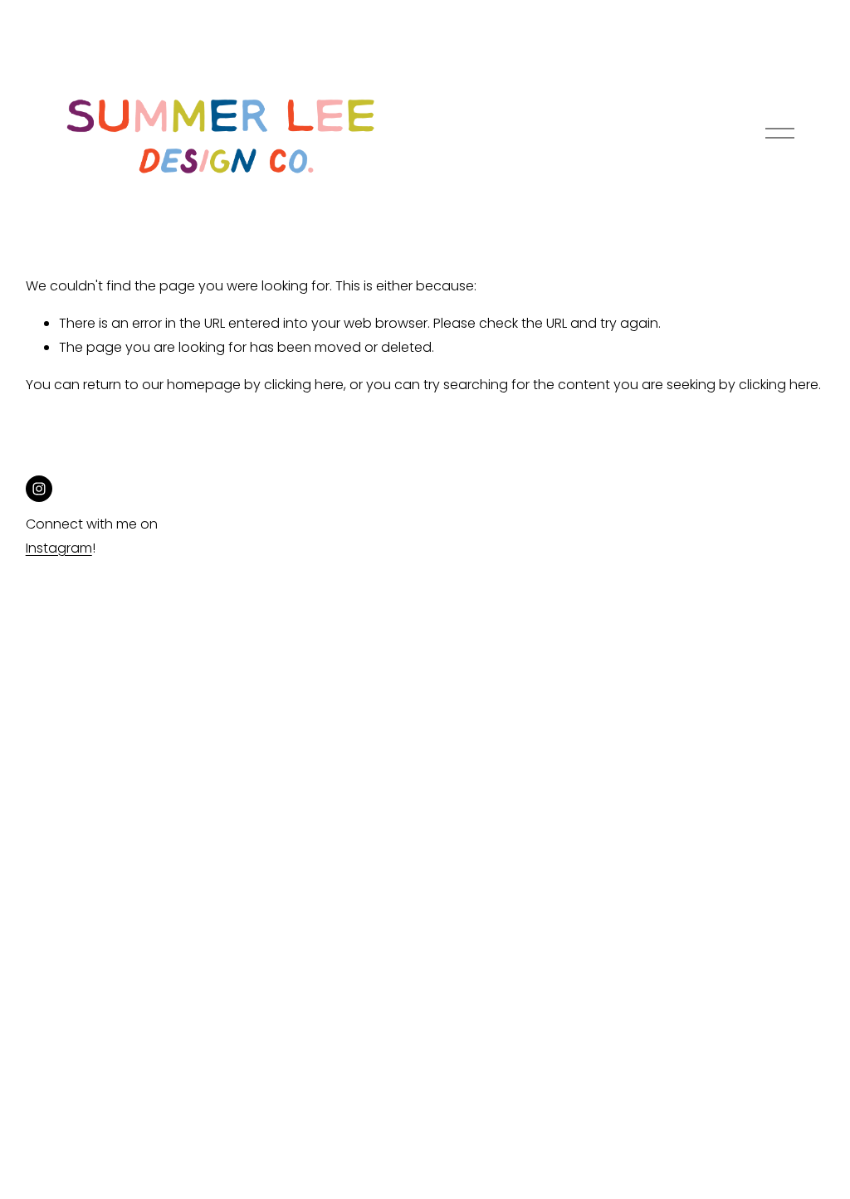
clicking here (304, 384)
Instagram (59, 548)
